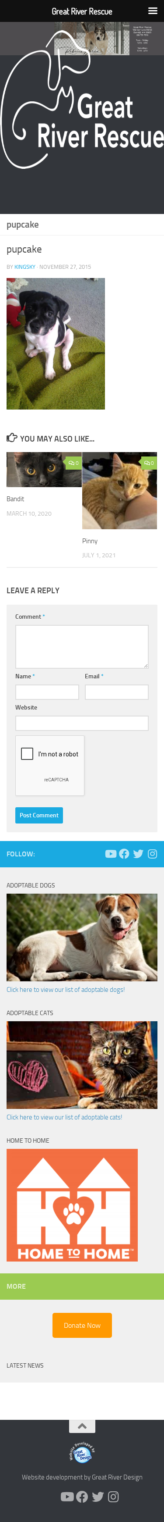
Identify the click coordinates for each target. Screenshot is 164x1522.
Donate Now (82, 1325)
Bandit (15, 499)
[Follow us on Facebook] (124, 853)
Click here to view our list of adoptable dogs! (66, 990)
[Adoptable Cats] (82, 1107)
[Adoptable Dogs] (82, 979)
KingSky (24, 267)
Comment (30, 616)
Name (25, 676)
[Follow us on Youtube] (110, 853)
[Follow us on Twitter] (138, 853)
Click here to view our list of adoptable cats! (64, 1117)
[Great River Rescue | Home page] (82, 99)
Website (26, 707)
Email (94, 676)
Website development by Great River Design (82, 1477)
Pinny (90, 541)
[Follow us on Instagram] (152, 853)
